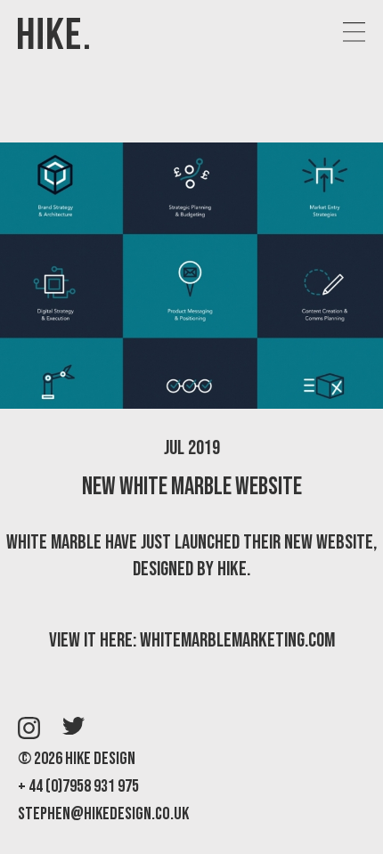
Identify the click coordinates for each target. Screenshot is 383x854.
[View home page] (53, 35)
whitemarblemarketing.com (237, 640)
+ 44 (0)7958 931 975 (78, 786)
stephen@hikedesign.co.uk (103, 814)
